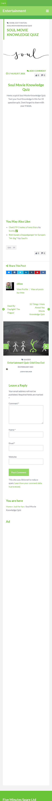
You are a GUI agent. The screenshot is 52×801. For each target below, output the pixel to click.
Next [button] (46, 346)
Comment (14, 403)
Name (12, 429)
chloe (20, 283)
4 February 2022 (26, 367)
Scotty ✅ (13, 230)
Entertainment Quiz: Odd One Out (26, 362)
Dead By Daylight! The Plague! (13, 309)
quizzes (27, 360)
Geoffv (24, 238)
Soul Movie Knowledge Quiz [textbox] (26, 87)
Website (13, 456)
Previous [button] (6, 346)
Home (11, 23)
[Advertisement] (26, 552)
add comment (37, 70)
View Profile (22, 289)
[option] (26, 348)
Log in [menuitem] (3, 3)
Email (12, 443)
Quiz (11, 247)
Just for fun (20, 23)
